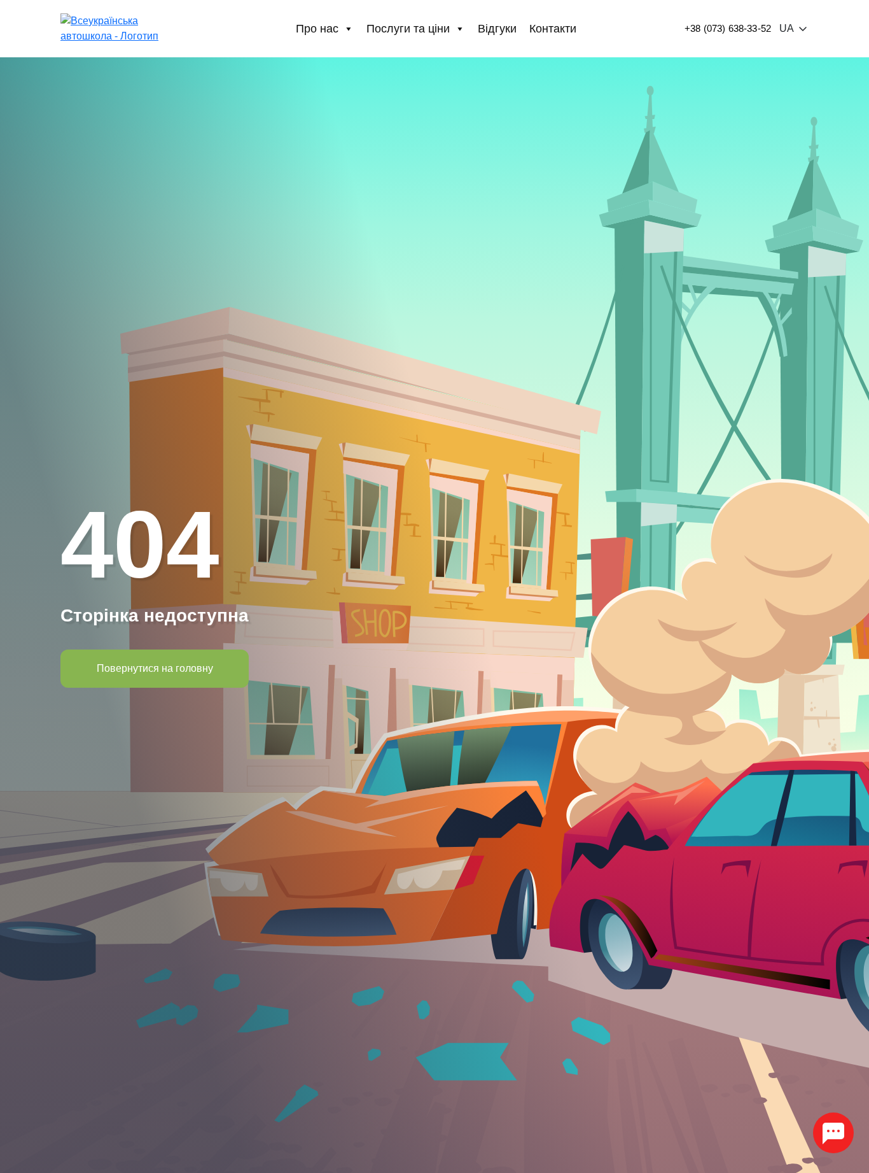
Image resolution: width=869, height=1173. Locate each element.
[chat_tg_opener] (833, 1133)
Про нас (317, 28)
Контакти (552, 28)
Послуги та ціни (408, 28)
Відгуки (497, 28)
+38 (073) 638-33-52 (728, 28)
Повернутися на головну (155, 668)
